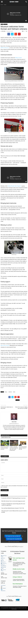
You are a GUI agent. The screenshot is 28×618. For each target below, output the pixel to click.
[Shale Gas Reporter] (11, 601)
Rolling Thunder (18, 57)
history (6, 391)
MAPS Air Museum (5, 47)
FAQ (3, 560)
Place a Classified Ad (3, 565)
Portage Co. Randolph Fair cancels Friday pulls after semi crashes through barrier (13, 504)
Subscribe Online (3, 568)
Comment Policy (3, 570)
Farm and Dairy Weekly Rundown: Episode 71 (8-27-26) (23, 448)
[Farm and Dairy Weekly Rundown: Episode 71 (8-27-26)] (23, 443)
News (2, 24)
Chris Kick (3, 31)
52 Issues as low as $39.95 (13, 536)
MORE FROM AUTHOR (5, 437)
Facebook (3, 585)
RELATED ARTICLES (5, 435)
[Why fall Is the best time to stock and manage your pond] (5, 443)
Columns (2, 445)
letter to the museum (5, 345)
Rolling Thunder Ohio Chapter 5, (14, 186)
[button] (26, 2)
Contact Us (4, 563)
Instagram (4, 588)
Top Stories (5, 24)
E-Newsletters (3, 590)
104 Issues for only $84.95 (14, 539)
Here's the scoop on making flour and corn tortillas (21, 407)
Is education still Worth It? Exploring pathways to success (13, 498)
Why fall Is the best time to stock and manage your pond (5, 448)
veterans (10, 391)
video (14, 391)
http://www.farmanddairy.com (14, 423)
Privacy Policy (3, 559)
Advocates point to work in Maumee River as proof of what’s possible (14, 511)
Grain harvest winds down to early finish (7, 407)
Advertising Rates (3, 556)
